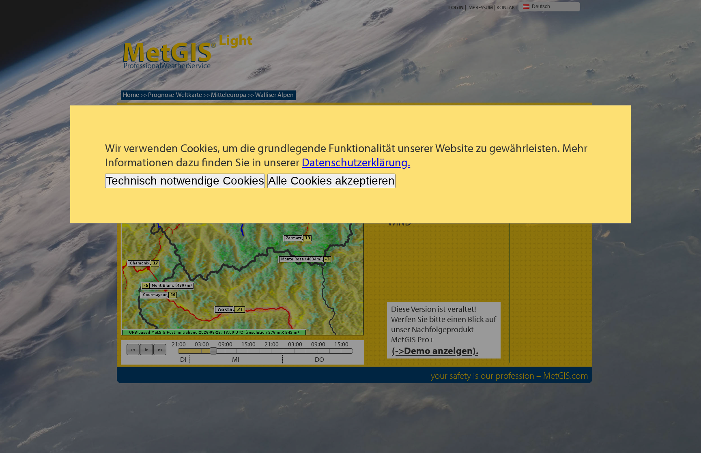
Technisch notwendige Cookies (185, 180)
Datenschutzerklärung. (356, 162)
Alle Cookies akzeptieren (331, 180)
